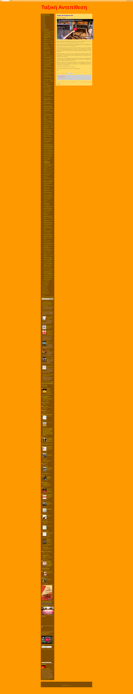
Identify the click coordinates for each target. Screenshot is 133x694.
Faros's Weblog (45, 385)
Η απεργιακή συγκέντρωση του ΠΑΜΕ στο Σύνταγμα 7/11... (48, 223)
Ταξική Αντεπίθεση (64, 7)
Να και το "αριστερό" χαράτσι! (50, 358)
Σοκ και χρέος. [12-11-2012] (47, 194)
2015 (43, 24)
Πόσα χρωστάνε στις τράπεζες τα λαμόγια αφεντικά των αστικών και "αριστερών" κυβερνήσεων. (50, 534)
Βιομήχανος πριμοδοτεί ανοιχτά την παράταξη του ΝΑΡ (48, 260)
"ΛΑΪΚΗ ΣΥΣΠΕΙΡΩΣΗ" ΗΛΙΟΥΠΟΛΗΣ (46, 397)
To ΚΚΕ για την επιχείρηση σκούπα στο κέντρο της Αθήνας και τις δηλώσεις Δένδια (47, 375)
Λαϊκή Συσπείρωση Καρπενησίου (46, 483)
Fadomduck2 (44, 410)
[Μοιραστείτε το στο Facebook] (71, 73)
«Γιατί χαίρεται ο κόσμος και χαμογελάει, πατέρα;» (47, 61)
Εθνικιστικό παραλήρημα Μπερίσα (47, 54)
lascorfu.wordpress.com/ (46, 473)
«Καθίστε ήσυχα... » (46, 45)
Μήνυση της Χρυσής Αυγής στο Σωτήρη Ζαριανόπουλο (48, 271)
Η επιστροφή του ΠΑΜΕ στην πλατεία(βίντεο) (47, 225)
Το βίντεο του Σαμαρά (46, 52)
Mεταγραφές (45, 68)
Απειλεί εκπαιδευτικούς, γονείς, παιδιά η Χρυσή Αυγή (48, 231)
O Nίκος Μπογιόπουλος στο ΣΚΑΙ (49, 342)
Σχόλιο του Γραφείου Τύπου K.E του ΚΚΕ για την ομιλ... (48, 34)
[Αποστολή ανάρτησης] (66, 73)
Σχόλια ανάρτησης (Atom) (65, 84)
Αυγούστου (45, 284)
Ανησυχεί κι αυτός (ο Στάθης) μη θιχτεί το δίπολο (48, 125)
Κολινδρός (44, 421)
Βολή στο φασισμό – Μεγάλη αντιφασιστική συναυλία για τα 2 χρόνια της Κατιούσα (50, 490)
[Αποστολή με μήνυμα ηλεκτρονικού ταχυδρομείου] (68, 73)
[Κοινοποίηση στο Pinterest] (72, 73)
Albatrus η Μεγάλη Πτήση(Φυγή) (48, 494)
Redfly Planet (45, 501)
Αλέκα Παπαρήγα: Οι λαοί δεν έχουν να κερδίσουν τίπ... (47, 115)
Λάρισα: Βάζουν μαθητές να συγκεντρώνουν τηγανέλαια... (48, 121)
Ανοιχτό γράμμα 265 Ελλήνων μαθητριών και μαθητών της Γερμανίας (50, 318)
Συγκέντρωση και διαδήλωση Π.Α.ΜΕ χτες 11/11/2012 (47, 192)
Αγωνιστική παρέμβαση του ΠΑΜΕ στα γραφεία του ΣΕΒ (49, 503)
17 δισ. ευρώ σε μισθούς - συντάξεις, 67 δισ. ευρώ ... (47, 211)
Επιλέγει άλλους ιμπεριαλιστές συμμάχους (48, 171)
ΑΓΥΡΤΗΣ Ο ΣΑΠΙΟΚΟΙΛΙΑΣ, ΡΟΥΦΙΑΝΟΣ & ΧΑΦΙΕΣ (49, 477)
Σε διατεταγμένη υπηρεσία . (46, 310)
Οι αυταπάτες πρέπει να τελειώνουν (47, 200)
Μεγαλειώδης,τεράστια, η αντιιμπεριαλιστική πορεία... (48, 144)
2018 (43, 20)
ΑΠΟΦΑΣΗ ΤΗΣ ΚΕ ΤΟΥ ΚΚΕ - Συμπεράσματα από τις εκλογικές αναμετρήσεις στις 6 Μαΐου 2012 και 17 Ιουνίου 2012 (47, 333)
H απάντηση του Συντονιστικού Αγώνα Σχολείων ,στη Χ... (48, 278)
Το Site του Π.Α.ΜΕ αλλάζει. (47, 266)
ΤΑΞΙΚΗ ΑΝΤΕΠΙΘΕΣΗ (46, 668)
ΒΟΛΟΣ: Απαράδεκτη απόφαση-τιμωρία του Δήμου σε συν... (48, 108)
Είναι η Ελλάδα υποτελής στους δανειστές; (48, 123)
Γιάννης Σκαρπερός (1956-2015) (49, 516)
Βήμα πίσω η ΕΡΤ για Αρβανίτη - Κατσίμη (48, 255)
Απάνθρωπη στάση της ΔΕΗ (47, 151)
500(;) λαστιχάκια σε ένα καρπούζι (47, 39)
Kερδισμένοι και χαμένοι (47, 87)
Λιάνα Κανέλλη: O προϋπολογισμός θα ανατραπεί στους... (46, 204)
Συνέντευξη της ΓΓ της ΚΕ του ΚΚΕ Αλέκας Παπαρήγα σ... (47, 208)
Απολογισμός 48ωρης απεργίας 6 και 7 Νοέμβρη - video (48, 206)
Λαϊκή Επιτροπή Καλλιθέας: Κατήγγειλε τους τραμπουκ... (48, 134)
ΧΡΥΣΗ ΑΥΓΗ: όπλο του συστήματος (46, 214)
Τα (42, 662)
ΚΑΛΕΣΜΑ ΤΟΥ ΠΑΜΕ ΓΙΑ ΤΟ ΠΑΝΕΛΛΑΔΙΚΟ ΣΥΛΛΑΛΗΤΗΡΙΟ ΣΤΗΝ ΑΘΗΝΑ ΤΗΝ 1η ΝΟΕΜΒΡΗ (49, 563)
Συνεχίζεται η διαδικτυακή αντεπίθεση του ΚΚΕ (47, 141)
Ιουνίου (44, 287)
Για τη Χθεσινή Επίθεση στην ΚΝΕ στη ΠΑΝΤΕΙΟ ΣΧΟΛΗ (49, 496)
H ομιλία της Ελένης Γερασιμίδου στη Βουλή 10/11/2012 (48, 198)
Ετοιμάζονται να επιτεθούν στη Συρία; (48, 218)
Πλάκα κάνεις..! (45, 514)
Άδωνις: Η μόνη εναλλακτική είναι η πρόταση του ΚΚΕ (47, 263)
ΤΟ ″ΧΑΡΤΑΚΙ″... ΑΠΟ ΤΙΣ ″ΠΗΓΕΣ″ (49, 509)
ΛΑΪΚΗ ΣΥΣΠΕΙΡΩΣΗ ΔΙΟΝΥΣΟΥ (46, 556)
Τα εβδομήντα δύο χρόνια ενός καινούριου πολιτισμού (47, 461)
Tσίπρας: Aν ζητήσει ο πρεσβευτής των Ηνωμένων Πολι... (47, 136)
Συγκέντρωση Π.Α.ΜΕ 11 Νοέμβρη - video (47, 188)
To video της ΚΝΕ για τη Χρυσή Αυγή (48, 41)
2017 (43, 21)
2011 (43, 295)
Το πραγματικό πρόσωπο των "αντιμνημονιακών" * (47, 64)
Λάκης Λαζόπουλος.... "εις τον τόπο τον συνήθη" (47, 175)
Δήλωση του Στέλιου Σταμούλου (49, 573)
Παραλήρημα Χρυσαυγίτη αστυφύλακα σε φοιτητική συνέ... (47, 103)
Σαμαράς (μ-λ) (45, 176)
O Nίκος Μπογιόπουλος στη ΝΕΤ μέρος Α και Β (48, 127)
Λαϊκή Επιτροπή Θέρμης (47, 560)
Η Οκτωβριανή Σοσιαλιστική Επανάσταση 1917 (47, 280)
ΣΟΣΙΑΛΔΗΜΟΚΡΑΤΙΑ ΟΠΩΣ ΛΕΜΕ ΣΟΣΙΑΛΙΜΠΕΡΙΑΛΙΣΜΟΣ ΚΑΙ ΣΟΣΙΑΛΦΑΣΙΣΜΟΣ (50, 440)
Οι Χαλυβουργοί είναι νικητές (47, 268)
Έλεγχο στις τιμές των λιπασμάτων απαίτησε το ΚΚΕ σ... (48, 95)
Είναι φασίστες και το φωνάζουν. (48, 59)
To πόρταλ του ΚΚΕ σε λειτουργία (46, 160)
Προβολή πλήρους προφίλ (46, 678)
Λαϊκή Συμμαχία (45, 547)
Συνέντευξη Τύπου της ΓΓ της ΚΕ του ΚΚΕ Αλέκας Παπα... (48, 275)
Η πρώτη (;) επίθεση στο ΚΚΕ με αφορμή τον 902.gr (48, 149)
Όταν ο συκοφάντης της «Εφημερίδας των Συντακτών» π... (48, 77)
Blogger (70, 685)
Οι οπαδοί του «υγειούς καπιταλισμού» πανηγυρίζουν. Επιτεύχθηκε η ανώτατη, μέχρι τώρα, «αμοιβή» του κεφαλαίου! (47, 392)
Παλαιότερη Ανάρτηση (86, 82)
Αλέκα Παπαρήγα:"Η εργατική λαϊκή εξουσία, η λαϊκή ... (48, 70)
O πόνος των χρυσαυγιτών (47, 71)
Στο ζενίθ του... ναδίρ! (46, 50)
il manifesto (44, 452)
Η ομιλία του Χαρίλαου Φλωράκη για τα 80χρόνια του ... (48, 73)
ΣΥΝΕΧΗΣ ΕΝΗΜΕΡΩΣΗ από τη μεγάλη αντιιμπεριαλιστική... (48, 146)
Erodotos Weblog (45, 521)
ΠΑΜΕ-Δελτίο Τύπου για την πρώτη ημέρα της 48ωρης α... (48, 237)
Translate (48, 648)
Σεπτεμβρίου (45, 283)
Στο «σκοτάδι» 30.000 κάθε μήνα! (48, 150)
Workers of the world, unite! (47, 551)
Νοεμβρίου (45, 30)
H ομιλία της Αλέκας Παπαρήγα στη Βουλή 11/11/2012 (48, 196)
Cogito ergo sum (45, 463)
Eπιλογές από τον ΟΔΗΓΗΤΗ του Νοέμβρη (48, 119)
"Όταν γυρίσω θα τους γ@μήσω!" (49, 579)
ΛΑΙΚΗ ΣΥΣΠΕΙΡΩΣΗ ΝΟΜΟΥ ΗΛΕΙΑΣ (47, 415)
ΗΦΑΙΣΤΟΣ (44, 459)
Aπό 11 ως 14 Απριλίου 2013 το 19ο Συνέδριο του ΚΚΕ (48, 57)
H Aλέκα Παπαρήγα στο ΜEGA (48, 62)
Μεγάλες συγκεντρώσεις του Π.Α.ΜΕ (47, 239)
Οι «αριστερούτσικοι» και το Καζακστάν (49, 454)
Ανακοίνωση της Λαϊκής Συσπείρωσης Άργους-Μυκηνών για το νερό (50, 448)
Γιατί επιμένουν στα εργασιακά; (48, 269)
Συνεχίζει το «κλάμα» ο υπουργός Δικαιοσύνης (47, 158)
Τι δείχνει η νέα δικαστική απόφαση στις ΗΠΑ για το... (47, 91)
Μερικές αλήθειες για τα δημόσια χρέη (48, 82)
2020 (43, 17)
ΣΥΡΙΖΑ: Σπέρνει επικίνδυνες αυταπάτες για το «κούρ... (47, 139)
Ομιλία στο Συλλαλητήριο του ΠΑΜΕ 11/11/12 (48, 190)
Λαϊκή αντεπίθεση (45, 531)
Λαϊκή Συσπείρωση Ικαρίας (47, 571)
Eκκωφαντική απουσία (46, 241)
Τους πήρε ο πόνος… (46, 113)
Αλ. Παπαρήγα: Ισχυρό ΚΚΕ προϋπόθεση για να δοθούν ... (48, 106)
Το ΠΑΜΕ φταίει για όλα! (47, 74)
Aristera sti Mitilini (45, 466)
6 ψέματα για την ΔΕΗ (46, 569)
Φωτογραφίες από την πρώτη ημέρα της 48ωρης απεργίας (48, 234)
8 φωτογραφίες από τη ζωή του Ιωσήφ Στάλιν (50, 367)
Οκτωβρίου (45, 281)
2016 (43, 22)
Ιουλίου (44, 285)
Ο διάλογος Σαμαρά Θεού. (47, 240)
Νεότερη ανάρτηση (61, 82)
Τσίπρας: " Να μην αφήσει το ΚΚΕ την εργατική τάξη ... (48, 32)
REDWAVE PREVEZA (46, 568)
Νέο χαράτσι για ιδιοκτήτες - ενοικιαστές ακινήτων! (47, 183)
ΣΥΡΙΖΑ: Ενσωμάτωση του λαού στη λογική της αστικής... (48, 130)
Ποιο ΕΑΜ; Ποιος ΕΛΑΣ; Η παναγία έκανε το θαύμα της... (48, 66)
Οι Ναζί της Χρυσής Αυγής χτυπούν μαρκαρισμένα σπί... (48, 250)
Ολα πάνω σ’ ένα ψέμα (46, 251)
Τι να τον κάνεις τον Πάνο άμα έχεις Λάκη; (48, 167)
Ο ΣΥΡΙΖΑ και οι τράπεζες (47, 97)
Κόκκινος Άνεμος (45, 406)
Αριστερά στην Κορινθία (47, 539)
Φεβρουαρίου (45, 292)
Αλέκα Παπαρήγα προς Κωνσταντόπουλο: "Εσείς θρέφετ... (47, 48)
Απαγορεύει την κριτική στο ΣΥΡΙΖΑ (47, 169)
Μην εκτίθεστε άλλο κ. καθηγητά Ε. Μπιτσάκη (48, 43)
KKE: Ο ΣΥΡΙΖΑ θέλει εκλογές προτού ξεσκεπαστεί (47, 248)
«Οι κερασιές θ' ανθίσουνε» (47, 232)
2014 (43, 25)
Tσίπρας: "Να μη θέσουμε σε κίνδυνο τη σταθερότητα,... (47, 132)
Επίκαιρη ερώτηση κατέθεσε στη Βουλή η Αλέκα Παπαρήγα (48, 181)
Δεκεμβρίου (45, 29)
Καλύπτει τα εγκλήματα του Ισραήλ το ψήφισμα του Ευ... (48, 86)
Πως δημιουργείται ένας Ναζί (47, 55)
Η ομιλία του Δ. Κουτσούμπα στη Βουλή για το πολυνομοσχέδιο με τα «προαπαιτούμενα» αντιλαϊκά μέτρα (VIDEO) (47, 542)
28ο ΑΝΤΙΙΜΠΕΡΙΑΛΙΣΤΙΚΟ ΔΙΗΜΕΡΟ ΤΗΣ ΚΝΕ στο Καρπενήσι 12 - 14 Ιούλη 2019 (47, 485)
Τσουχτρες (44, 437)
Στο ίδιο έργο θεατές (49, 422)
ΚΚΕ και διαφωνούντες (46, 46)
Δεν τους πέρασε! (46, 142)
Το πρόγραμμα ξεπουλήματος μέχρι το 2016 (47, 246)
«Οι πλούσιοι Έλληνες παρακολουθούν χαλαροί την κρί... (48, 178)
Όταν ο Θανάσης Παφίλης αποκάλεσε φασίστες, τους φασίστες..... (50, 327)
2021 (43, 16)
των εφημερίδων (48, 662)
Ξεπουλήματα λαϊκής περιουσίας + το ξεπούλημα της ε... (48, 243)
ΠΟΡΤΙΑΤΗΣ (45, 578)
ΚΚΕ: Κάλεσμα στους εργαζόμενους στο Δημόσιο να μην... (48, 111)
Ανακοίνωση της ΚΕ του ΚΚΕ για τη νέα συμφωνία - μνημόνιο (47, 548)
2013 (43, 26)
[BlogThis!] (69, 73)
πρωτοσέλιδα (44, 662)
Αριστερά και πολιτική (46, 388)
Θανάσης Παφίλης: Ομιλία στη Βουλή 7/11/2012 (47, 220)
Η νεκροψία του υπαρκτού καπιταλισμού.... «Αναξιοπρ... (48, 79)
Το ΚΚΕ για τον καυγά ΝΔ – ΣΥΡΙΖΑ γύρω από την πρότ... (48, 265)
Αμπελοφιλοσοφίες (46, 402)
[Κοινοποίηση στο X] (70, 73)
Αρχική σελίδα (73, 82)
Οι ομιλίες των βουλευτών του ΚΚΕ (47, 229)
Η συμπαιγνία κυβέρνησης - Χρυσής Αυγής (47, 93)
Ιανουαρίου (45, 293)
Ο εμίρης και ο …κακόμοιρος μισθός (47, 117)
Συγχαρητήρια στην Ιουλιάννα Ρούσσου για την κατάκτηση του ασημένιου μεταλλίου (47, 399)
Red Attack (44, 525)
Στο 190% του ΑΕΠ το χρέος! (47, 261)
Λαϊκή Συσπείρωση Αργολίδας (47, 446)
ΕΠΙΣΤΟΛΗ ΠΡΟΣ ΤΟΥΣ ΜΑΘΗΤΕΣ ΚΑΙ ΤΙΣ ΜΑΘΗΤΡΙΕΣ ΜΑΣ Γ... (46, 162)
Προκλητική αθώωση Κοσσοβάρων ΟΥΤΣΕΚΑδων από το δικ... (47, 37)
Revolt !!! (44, 475)
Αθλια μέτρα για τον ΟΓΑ (47, 201)
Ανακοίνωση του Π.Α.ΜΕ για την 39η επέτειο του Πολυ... (48, 165)
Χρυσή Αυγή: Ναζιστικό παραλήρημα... (46, 84)
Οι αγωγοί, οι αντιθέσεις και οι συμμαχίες (47, 253)
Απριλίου (44, 289)
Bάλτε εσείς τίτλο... (46, 212)
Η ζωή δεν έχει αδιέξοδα (46, 101)
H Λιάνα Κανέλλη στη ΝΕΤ (47, 172)
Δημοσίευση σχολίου (62, 77)
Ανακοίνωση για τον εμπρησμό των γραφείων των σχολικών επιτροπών (48, 558)
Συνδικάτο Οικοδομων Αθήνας (47, 428)
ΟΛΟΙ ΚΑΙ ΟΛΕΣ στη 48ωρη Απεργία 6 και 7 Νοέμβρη (47, 257)
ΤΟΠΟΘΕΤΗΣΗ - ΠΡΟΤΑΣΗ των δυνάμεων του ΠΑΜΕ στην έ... (48, 273)
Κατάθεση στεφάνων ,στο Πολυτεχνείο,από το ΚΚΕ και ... (48, 155)
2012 (43, 28)
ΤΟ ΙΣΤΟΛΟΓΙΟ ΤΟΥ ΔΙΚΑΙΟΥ (47, 443)
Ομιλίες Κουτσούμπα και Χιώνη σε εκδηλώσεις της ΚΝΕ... (48, 153)
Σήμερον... (44, 464)
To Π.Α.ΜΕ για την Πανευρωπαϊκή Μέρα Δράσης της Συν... (48, 185)
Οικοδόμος (44, 488)
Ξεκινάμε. (48, 350)
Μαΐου (44, 288)
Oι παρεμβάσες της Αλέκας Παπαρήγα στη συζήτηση (47, 227)
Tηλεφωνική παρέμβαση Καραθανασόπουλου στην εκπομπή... (47, 99)
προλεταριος (45, 507)
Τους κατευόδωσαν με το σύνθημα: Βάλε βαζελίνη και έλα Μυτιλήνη (50, 468)
